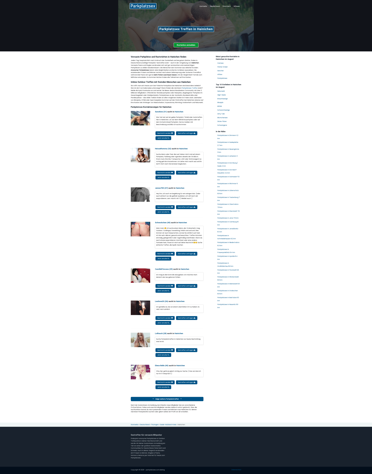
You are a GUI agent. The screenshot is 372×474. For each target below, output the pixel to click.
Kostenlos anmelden (186, 45)
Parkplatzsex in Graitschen (227, 292)
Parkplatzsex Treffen (190, 88)
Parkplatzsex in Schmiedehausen (226, 237)
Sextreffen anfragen (186, 133)
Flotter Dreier (222, 67)
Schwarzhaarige (223, 110)
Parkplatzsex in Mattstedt (228, 285)
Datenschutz (236, 470)
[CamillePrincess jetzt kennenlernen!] (140, 275)
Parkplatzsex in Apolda (227, 257)
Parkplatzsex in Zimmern (227, 137)
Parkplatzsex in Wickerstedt (228, 278)
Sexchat (220, 71)
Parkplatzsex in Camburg (228, 223)
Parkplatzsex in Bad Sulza (228, 299)
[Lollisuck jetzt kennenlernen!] (140, 340)
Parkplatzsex (222, 78)
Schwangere (222, 125)
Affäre (219, 74)
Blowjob (220, 102)
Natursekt (221, 91)
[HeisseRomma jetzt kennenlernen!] (140, 155)
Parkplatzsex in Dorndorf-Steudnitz (227, 171)
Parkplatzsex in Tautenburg (228, 199)
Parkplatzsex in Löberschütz (228, 192)
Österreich (227, 6)
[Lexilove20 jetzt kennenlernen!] (140, 308)
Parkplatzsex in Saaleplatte (227, 143)
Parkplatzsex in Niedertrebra (228, 244)
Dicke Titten (222, 121)
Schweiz (237, 6)
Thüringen (155, 425)
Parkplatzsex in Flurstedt (228, 271)
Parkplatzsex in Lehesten (227, 157)
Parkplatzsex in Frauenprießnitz (226, 251)
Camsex (220, 63)
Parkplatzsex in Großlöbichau (225, 264)
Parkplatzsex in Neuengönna (228, 150)
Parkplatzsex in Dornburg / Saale (227, 164)
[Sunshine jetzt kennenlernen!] (140, 118)
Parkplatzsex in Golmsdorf (228, 178)
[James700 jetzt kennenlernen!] (140, 194)
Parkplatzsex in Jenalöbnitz (227, 230)
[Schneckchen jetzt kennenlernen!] (140, 229)
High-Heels (221, 95)
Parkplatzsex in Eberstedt (228, 212)
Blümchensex (222, 117)
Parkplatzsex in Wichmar (227, 185)
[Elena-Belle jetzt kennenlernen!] (140, 372)
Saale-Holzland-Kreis (168, 425)
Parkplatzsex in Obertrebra (227, 205)
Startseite (203, 6)
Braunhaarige (222, 99)
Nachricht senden (164, 133)
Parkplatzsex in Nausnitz (227, 306)
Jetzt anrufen (162, 138)
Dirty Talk (221, 114)
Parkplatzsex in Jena (228, 218)
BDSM (219, 106)
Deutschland (215, 6)
